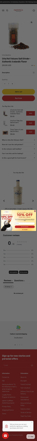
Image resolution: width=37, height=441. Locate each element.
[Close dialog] (35, 211)
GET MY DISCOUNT (24, 226)
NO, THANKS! (24, 229)
